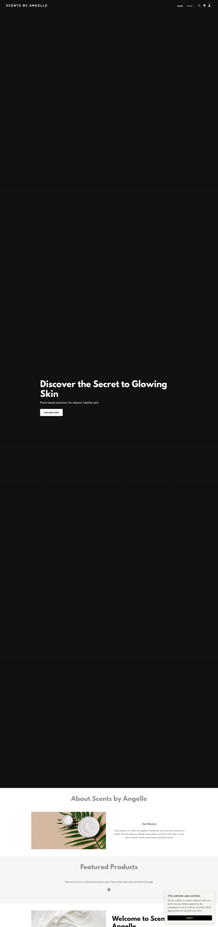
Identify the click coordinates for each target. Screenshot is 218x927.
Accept (189, 918)
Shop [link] (190, 6)
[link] (35, 5)
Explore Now (51, 412)
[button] (209, 5)
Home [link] (180, 6)
